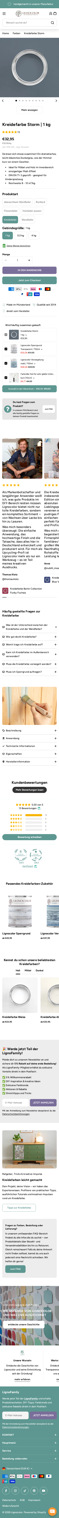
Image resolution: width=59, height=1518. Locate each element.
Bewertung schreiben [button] (29, 837)
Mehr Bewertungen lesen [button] (29, 789)
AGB (22, 1500)
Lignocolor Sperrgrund (31, 345)
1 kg (7, 235)
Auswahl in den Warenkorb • (29, 389)
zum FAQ (48, 409)
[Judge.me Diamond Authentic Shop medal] (21, 855)
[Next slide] (56, 100)
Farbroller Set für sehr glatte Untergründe (37, 374)
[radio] (17, 202)
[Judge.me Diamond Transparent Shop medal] (36, 855)
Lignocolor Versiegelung (32, 359)
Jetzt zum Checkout (29, 280)
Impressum (34, 1500)
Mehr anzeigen (29, 110)
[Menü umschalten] (4, 13)
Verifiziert (27, 866)
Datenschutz (9, 1500)
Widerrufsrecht (10, 1505)
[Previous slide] (2, 100)
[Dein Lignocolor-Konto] (50, 13)
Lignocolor (17, 1512)
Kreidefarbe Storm (29, 331)
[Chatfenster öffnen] (52, 1511)
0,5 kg (20, 235)
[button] (16, 100)
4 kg (33, 235)
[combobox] (29, 23)
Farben (16, 33)
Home (5, 33)
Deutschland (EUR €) (18, 1468)
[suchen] (52, 23)
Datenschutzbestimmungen (15, 1114)
